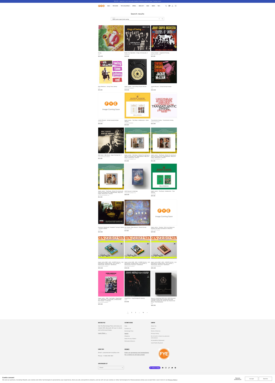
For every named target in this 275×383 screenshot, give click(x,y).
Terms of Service (155, 331)
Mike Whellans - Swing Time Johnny (107, 86)
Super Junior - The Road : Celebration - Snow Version (137, 121)
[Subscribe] (122, 367)
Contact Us (128, 328)
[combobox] (137, 18)
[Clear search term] (159, 18)
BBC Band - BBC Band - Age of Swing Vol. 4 (109, 155)
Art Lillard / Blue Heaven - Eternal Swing (135, 227)
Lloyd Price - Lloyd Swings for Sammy (135, 298)
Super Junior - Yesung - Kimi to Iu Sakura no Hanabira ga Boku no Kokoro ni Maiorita (163, 228)
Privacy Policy (172, 380)
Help (126, 326)
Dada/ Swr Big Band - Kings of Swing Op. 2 (136, 52)
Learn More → (102, 333)
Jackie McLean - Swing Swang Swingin (161, 86)
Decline (265, 378)
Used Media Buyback (157, 342)
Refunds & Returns (130, 341)
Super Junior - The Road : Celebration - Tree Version (163, 192)
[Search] (162, 18)
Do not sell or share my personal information (160, 337)
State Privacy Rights (130, 338)
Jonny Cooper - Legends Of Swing (160, 52)
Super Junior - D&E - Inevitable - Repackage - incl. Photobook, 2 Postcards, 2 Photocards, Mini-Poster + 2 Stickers (110, 299)
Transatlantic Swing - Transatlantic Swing (162, 120)
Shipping (127, 336)
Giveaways (127, 349)
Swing (99, 52)
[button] (109, 6)
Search (126, 333)
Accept (251, 378)
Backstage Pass (129, 331)
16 (143, 312)
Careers (153, 328)
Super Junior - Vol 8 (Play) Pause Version (135, 86)
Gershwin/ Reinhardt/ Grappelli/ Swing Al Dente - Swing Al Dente (111, 228)
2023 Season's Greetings (131, 191)
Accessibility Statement (157, 340)
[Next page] (147, 312)
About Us (153, 326)
